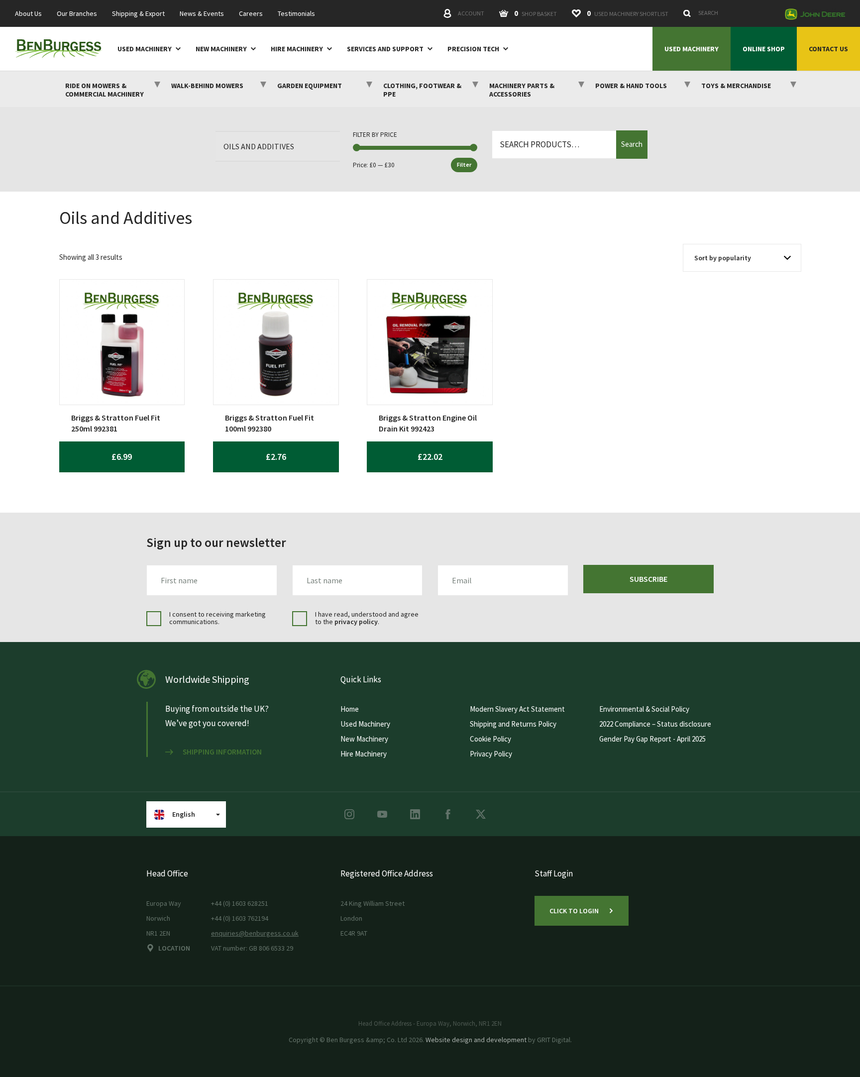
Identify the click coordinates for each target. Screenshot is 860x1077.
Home (349, 709)
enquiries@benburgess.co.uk (255, 933)
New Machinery (221, 49)
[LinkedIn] (415, 814)
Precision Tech (473, 49)
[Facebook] (448, 814)
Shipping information (222, 752)
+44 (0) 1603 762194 (239, 918)
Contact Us (828, 48)
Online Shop (764, 48)
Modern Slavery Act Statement (517, 709)
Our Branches (77, 13)
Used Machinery (144, 49)
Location (174, 948)
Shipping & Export (138, 13)
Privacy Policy (491, 753)
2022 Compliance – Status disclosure (655, 724)
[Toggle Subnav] (176, 48)
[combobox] (728, 12)
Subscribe (648, 579)
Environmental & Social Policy (644, 709)
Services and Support (385, 49)
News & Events (202, 13)
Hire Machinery (297, 49)
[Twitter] (481, 814)
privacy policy (356, 621)
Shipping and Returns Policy (513, 724)
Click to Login (574, 910)
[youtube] (382, 814)
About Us (28, 13)
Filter (464, 164)
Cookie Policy (490, 739)
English (183, 814)
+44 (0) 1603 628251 (239, 903)
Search (632, 144)
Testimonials (296, 13)
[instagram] (349, 814)
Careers (251, 13)
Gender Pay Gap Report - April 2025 (652, 739)
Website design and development (476, 1039)
